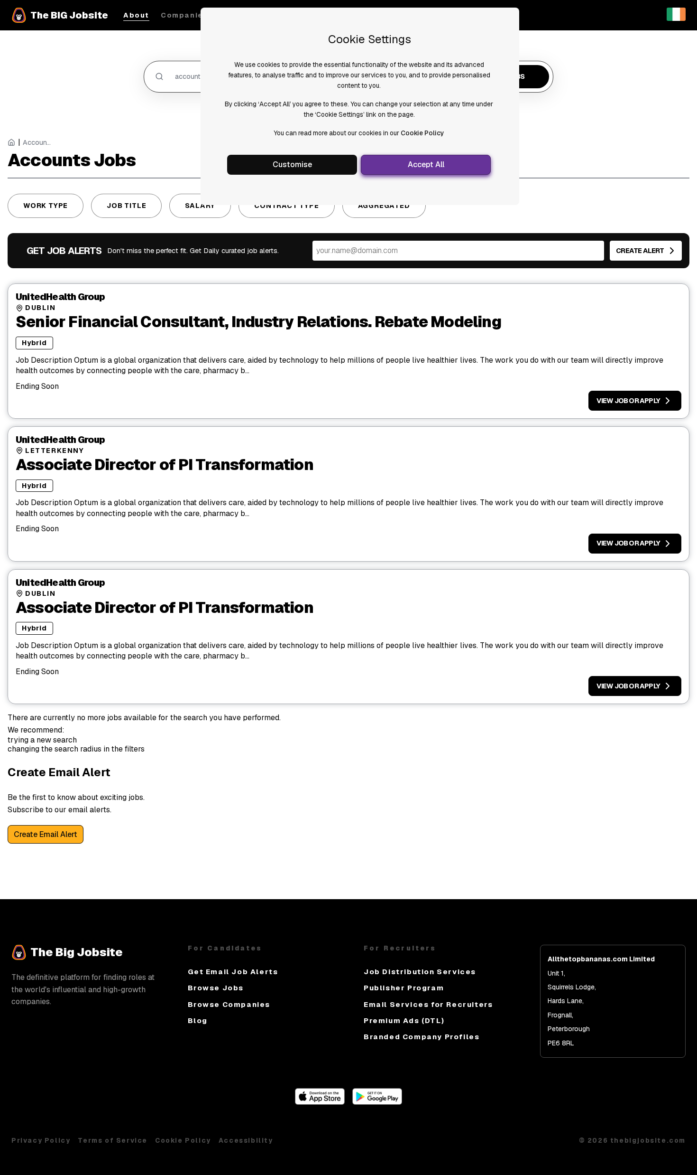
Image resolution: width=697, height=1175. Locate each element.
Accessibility (246, 1140)
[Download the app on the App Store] (320, 1102)
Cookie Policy (422, 133)
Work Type (45, 205)
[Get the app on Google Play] (377, 1102)
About (136, 15)
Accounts (37, 143)
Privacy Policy (40, 1140)
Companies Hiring (198, 15)
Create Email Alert (45, 834)
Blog (198, 1020)
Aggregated (384, 205)
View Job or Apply (628, 400)
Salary (200, 205)
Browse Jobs (216, 987)
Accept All (426, 164)
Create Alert (640, 250)
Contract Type (286, 205)
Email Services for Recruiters (428, 1004)
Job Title (126, 205)
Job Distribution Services (420, 971)
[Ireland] (676, 18)
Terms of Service (112, 1140)
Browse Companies (229, 1004)
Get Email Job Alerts (233, 971)
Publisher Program (404, 987)
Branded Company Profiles (421, 1036)
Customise (292, 164)
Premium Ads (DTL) (404, 1020)
